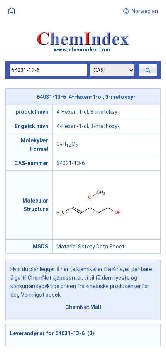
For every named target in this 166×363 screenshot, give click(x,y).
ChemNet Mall (83, 307)
